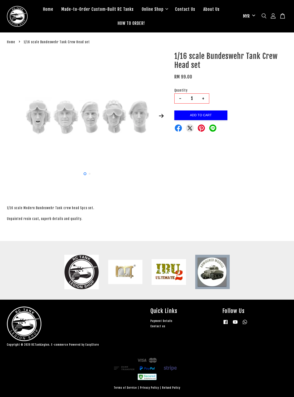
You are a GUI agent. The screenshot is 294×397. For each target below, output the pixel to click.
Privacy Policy (149, 387)
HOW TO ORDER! (131, 23)
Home (48, 9)
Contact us (157, 326)
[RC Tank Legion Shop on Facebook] (225, 324)
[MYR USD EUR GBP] (248, 16)
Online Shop (153, 9)
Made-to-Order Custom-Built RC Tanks (97, 9)
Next (161, 116)
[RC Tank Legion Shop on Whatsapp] (245, 324)
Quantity (181, 90)
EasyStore (92, 344)
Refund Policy (171, 387)
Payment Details (161, 321)
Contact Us (185, 9)
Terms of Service (125, 387)
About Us (211, 9)
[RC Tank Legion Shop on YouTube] (235, 324)
